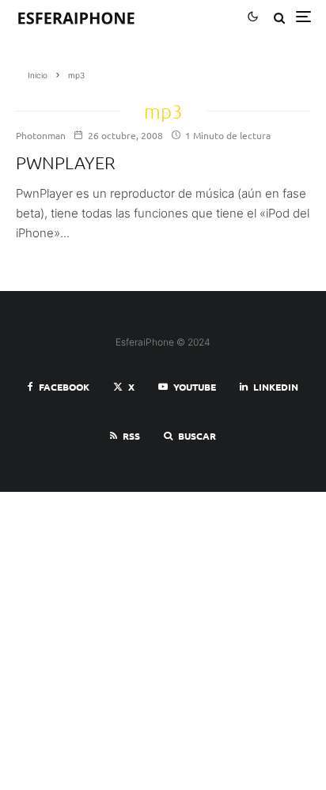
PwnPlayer (66, 162)
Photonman (41, 135)
